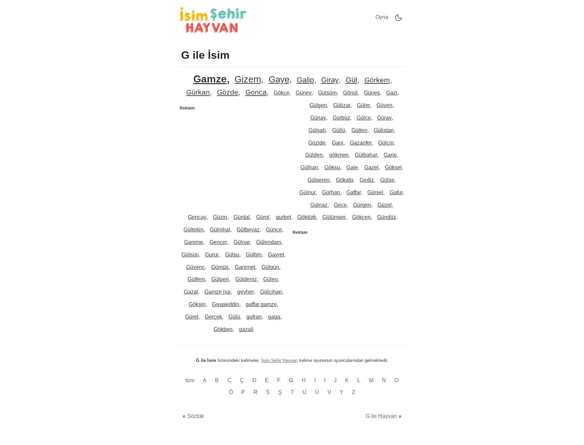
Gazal (191, 292)
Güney (304, 93)
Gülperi (220, 279)
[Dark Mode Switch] (398, 20)
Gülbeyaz (248, 229)
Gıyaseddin (225, 304)
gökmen (338, 155)
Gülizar (341, 105)
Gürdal (242, 217)
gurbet (283, 217)
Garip (390, 155)
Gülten (359, 130)
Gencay (197, 217)
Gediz (367, 180)
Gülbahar (366, 155)
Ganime (193, 242)
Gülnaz (318, 205)
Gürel (191, 317)
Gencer (218, 242)
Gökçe (281, 93)
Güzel (385, 205)
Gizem (248, 79)
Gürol (262, 217)
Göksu (332, 167)
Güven (384, 105)
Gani (337, 143)
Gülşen (318, 105)
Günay (318, 118)
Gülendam (268, 242)
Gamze (210, 78)
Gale (352, 167)
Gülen (270, 279)
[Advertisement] (235, 156)
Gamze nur (217, 292)
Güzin (220, 217)
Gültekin (193, 229)
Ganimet (245, 267)
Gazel (371, 167)
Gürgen (362, 205)
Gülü (234, 317)
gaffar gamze (261, 304)
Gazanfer (361, 143)
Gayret (276, 254)
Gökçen (361, 217)
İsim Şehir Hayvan (279, 360)
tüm (191, 380)
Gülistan (384, 130)
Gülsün (190, 254)
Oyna (381, 17)
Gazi (391, 93)
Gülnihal (220, 229)
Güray (384, 118)
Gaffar (353, 192)
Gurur (212, 254)
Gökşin (197, 304)
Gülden (314, 155)
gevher (245, 292)
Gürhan (331, 192)
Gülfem (196, 279)
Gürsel (375, 192)
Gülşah (317, 130)
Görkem (377, 80)
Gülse (387, 180)
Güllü (338, 130)
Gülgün (270, 267)
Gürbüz (341, 118)
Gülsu (232, 254)
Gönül (350, 93)
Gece (340, 205)
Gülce (364, 118)
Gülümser (334, 217)
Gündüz (386, 217)
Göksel (393, 167)
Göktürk (306, 217)
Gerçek (213, 317)
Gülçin (386, 143)
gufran (254, 317)
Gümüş (219, 267)
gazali (246, 329)
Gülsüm (327, 93)
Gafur (396, 192)
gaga (274, 317)
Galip (305, 80)
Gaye (279, 79)
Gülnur (307, 192)
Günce (274, 229)
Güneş (372, 93)
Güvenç (195, 267)
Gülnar (242, 242)
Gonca (256, 92)
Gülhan (309, 167)
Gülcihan (271, 292)
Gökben (223, 329)
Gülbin (254, 254)
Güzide (316, 143)
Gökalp (344, 180)
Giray (330, 80)
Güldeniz (246, 279)
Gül (351, 80)
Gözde (227, 92)
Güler (363, 105)
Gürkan (198, 92)
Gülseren (319, 180)
